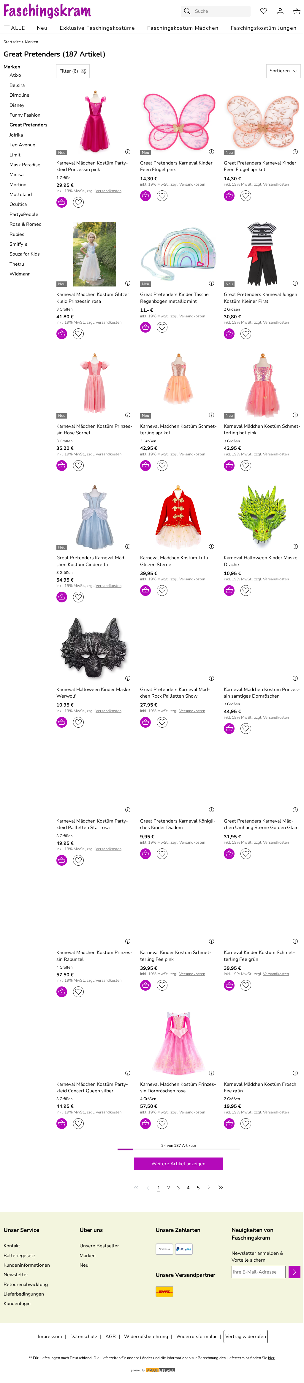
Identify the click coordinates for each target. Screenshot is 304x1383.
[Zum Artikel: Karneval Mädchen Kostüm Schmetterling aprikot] (178, 385)
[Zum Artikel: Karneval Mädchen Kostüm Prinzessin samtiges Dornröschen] (262, 649)
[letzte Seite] (219, 1188)
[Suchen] (189, 11)
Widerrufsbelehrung (146, 1336)
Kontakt (12, 1246)
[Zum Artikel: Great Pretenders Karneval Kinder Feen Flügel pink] (178, 122)
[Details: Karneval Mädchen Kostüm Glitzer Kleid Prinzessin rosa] (62, 284)
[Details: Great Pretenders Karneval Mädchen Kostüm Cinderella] (62, 547)
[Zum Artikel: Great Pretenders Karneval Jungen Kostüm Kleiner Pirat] (262, 254)
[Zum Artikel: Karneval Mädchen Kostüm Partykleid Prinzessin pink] (94, 122)
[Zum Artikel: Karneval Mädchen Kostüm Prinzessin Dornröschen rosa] (178, 1043)
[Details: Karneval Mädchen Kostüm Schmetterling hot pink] (230, 416)
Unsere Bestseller (99, 1246)
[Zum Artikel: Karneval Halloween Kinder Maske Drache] (262, 517)
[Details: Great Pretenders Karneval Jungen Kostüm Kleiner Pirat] (230, 284)
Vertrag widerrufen (245, 1336)
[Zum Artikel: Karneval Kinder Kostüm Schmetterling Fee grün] (262, 912)
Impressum (50, 1336)
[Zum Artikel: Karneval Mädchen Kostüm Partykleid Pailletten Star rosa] (94, 780)
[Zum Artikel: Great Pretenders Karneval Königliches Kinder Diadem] (178, 780)
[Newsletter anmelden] (294, 1272)
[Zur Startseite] (53, 11)
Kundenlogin (17, 1303)
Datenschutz (83, 1336)
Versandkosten (108, 191)
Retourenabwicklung (26, 1284)
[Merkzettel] (263, 11)
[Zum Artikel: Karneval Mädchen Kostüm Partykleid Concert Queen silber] (94, 1043)
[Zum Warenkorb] (296, 11)
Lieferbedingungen (24, 1294)
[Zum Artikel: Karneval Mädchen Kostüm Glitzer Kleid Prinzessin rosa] (94, 254)
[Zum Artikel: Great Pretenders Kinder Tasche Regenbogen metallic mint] (178, 254)
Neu (84, 1265)
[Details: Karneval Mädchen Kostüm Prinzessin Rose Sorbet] (62, 416)
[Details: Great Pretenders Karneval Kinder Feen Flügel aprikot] (230, 152)
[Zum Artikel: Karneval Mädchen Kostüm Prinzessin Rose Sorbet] (94, 385)
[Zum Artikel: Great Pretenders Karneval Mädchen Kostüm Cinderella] (94, 517)
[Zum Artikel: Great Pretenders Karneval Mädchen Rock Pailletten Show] (178, 649)
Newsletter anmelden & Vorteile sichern (257, 1256)
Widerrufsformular (196, 1336)
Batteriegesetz (19, 1255)
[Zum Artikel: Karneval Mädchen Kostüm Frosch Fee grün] (262, 1043)
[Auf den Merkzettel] (78, 202)
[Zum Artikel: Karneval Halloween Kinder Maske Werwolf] (94, 649)
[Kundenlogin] (280, 11)
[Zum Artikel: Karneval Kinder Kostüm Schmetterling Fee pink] (178, 912)
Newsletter (16, 1274)
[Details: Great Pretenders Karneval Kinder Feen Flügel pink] (146, 152)
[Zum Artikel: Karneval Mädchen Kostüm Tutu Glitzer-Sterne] (178, 517)
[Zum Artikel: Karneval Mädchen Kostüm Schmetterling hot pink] (262, 385)
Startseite (12, 42)
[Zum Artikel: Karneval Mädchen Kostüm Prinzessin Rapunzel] (94, 912)
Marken (31, 42)
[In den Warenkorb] (61, 202)
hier (271, 1358)
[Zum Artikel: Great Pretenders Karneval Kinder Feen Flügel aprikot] (262, 122)
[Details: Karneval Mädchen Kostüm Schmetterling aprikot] (146, 416)
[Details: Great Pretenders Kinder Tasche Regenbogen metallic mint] (146, 284)
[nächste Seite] (209, 1188)
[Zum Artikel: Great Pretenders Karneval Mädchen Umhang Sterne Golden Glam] (262, 780)
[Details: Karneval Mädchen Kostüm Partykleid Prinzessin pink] (62, 152)
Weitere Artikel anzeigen (178, 1163)
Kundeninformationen (27, 1265)
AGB (110, 1336)
